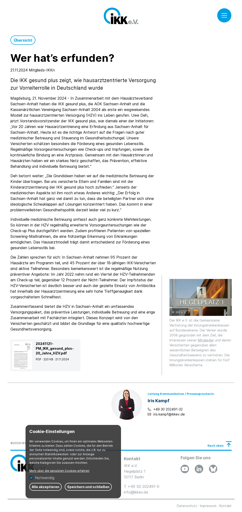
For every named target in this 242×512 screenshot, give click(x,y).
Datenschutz (187, 506)
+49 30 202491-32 (168, 409)
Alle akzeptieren (45, 487)
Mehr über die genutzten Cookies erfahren (59, 470)
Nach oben (215, 445)
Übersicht (23, 40)
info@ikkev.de (136, 492)
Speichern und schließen (88, 487)
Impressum (208, 506)
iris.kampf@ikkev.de (169, 414)
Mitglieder (206, 340)
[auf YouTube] (185, 469)
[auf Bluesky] (213, 469)
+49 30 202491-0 (143, 486)
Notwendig (44, 477)
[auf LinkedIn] (199, 469)
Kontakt (225, 506)
